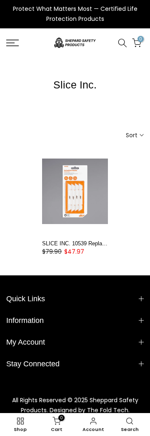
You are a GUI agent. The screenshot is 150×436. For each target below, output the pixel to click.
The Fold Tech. (108, 410)
